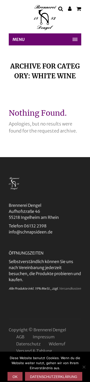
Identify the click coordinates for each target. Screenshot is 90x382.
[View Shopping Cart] (78, 9)
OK (15, 377)
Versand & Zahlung (34, 350)
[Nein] (83, 366)
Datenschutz (28, 343)
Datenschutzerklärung (53, 377)
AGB (20, 336)
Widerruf (57, 343)
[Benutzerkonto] (70, 9)
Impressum (44, 336)
